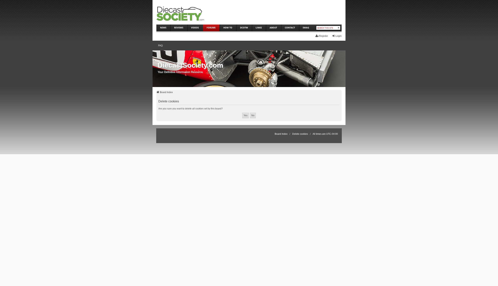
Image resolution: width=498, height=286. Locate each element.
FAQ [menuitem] (160, 45)
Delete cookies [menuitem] (300, 134)
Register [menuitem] (323, 36)
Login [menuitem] (339, 36)
